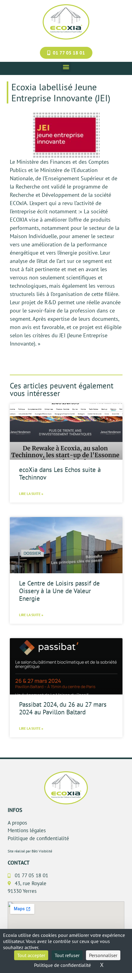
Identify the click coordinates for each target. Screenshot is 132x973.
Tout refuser (67, 955)
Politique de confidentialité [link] (62, 965)
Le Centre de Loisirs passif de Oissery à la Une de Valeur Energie (59, 591)
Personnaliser (103, 955)
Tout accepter (31, 955)
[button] (66, 67)
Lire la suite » (31, 493)
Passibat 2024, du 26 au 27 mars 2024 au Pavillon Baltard (63, 708)
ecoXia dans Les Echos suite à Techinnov (60, 473)
